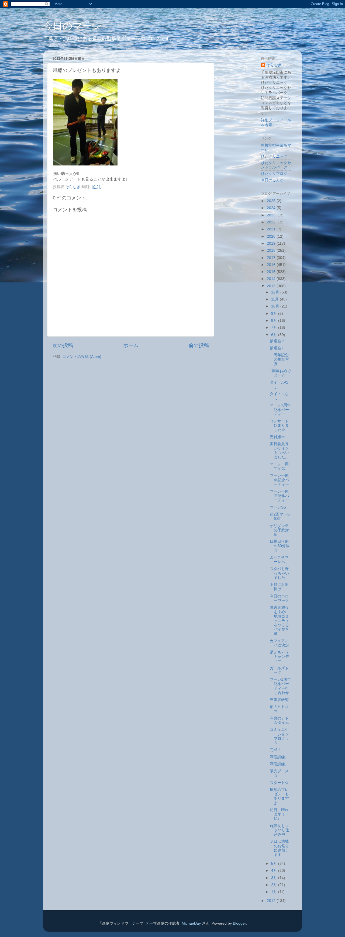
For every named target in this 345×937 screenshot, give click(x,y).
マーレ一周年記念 (279, 466)
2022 (272, 222)
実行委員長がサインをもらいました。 (279, 450)
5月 (274, 864)
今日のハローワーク (279, 598)
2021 (272, 229)
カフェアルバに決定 (279, 643)
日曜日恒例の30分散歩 (279, 546)
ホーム (131, 345)
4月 (274, 871)
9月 (274, 314)
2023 (272, 215)
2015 (272, 272)
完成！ (275, 750)
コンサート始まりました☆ (279, 425)
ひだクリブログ (274, 174)
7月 (274, 328)
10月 (275, 306)
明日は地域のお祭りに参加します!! (279, 848)
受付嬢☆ (277, 437)
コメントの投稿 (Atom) (81, 357)
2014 (272, 279)
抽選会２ (277, 341)
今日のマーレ (72, 25)
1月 (274, 892)
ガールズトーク (279, 670)
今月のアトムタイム (279, 720)
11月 (275, 299)
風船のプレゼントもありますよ (279, 796)
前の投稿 (198, 345)
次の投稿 (63, 345)
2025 (272, 201)
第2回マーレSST (280, 516)
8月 (274, 321)
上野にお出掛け (279, 587)
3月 (274, 878)
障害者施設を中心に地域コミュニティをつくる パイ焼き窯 (281, 621)
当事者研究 (279, 700)
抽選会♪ (276, 348)
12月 (275, 292)
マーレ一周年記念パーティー (279, 479)
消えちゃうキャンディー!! (279, 656)
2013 (272, 286)
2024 (272, 208)
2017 (272, 258)
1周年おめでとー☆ (280, 373)
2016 (272, 265)
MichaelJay (191, 923)
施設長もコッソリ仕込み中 (279, 830)
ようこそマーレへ (279, 559)
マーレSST (279, 507)
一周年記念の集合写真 (279, 359)
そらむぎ (273, 65)
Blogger (239, 923)
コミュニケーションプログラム (279, 736)
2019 (272, 243)
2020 (272, 236)
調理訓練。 (279, 757)
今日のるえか (272, 180)
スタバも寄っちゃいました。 (279, 573)
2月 (274, 885)
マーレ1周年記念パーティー (280, 409)
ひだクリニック (274, 156)
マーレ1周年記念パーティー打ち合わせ (280, 686)
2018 (272, 250)
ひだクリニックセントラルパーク (276, 165)
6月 (274, 335)
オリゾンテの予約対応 (279, 530)
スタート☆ (279, 783)
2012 (272, 901)
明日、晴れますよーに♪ (279, 814)
